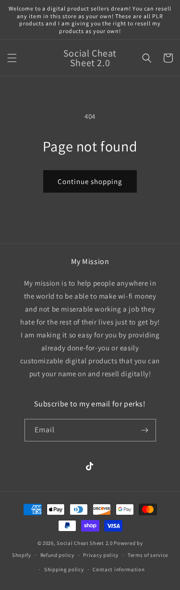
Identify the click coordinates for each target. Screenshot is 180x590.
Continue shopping (90, 181)
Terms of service (148, 555)
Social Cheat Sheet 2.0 (84, 543)
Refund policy (57, 555)
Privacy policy (101, 555)
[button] (12, 58)
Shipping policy (64, 569)
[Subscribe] (145, 430)
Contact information (118, 569)
